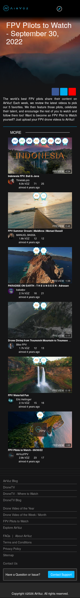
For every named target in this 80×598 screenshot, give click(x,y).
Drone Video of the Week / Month (24, 515)
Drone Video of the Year (18, 509)
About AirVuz (23, 536)
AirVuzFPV (22, 454)
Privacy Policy (12, 549)
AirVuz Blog (10, 481)
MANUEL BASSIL (26, 235)
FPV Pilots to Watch (16, 521)
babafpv (20, 290)
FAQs (6, 536)
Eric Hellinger (23, 399)
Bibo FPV (21, 345)
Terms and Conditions (17, 543)
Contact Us (10, 564)
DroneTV (9, 488)
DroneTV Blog (12, 500)
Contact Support (61, 575)
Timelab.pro (23, 180)
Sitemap (8, 555)
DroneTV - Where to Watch (20, 494)
